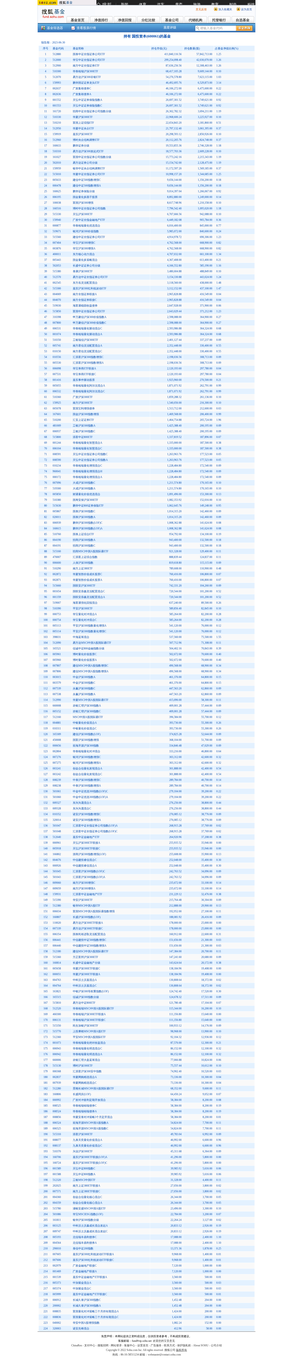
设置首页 (142, 1345)
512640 (57, 837)
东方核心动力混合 (84, 254)
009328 (57, 808)
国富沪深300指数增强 (86, 740)
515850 (57, 311)
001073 (57, 1042)
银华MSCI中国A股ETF (86, 905)
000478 (57, 185)
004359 (57, 1202)
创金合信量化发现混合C (87, 774)
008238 (57, 785)
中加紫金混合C (82, 1288)
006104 (57, 448)
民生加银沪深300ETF (85, 1025)
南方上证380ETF (83, 568)
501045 (57, 871)
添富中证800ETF (83, 437)
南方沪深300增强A (84, 888)
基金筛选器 (55, 28)
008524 (57, 1111)
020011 (57, 517)
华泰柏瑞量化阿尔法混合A (89, 385)
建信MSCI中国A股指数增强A (91, 671)
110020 (57, 922)
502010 (57, 162)
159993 (57, 82)
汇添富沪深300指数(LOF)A (89, 877)
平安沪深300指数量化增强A (89, 625)
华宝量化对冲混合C (85, 620)
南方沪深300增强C (84, 882)
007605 (57, 1254)
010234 (57, 465)
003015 (57, 677)
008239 (57, 780)
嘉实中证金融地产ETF (86, 837)
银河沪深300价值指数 (86, 231)
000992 (57, 1100)
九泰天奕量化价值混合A (87, 1140)
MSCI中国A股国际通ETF (88, 717)
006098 (57, 368)
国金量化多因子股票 (85, 197)
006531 (57, 328)
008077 (57, 1140)
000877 (57, 225)
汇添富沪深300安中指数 (87, 1071)
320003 (57, 1328)
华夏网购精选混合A (85, 1077)
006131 (57, 1020)
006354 (57, 934)
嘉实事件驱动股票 (84, 380)
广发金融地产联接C (85, 1265)
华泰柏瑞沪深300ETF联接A (89, 1014)
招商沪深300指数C (84, 545)
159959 (57, 168)
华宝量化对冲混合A (85, 614)
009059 (57, 888)
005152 (57, 711)
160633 (57, 145)
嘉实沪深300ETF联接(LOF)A (90, 1157)
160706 (57, 1157)
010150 (57, 351)
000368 (57, 1071)
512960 (57, 139)
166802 (57, 854)
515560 (57, 237)
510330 (57, 117)
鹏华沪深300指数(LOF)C (87, 522)
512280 (57, 1088)
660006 (57, 1060)
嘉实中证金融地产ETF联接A (90, 1277)
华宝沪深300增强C (84, 242)
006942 (57, 1054)
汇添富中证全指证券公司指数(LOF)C (95, 831)
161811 (57, 1220)
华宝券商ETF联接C (84, 374)
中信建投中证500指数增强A (89, 945)
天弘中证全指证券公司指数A (90, 460)
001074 (57, 334)
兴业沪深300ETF (83, 1151)
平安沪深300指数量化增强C (89, 631)
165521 (57, 648)
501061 (57, 791)
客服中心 (129, 1345)
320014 (57, 820)
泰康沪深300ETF (83, 271)
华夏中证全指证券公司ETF (89, 174)
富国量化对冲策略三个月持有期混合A (96, 1311)
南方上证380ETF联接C (86, 1191)
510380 (57, 500)
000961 (57, 842)
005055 (57, 385)
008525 (57, 1105)
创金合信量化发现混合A (87, 768)
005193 (57, 1237)
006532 (57, 391)
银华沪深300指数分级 (86, 1220)
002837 (57, 1077)
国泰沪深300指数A (84, 517)
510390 (57, 608)
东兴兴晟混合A (82, 802)
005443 (57, 259)
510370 (57, 1151)
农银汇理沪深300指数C (87, 711)
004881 (57, 722)
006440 (57, 945)
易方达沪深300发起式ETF (88, 151)
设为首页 (246, 9)
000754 (57, 620)
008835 (57, 1311)
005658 (57, 968)
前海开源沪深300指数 (86, 745)
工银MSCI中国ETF (84, 1180)
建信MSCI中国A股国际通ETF (91, 951)
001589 (57, 1168)
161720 (57, 111)
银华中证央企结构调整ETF (89, 168)
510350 (57, 340)
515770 (57, 1031)
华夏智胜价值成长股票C (87, 574)
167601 (57, 414)
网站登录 (116, 1345)
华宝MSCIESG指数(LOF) (88, 1214)
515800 (57, 437)
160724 (57, 1162)
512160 (57, 717)
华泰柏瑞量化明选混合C (87, 1048)
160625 (57, 191)
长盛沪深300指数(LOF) (86, 917)
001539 (57, 1277)
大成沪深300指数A (84, 488)
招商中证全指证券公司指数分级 (92, 111)
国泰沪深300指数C (84, 511)
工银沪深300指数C (84, 431)
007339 (57, 928)
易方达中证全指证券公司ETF (90, 277)
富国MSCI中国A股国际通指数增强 (94, 911)
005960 (57, 660)
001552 (57, 99)
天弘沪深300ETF (83, 214)
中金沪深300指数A (84, 677)
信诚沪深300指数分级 (86, 997)
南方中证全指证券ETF (86, 65)
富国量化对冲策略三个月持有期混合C (96, 1317)
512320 (57, 1180)
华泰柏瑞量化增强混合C (87, 465)
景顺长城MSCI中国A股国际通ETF (93, 1088)
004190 (57, 540)
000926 (57, 865)
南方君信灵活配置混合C (87, 351)
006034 (57, 911)
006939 (57, 522)
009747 (57, 1231)
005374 (57, 1288)
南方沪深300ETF (83, 402)
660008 (57, 705)
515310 (57, 1134)
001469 (57, 1271)
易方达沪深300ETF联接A (88, 922)
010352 (57, 814)
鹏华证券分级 (81, 145)
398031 (57, 637)
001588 (57, 1174)
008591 (57, 454)
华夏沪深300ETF (83, 117)
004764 (57, 985)
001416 (57, 380)
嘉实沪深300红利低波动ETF (89, 288)
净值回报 (125, 20)
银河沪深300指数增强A (87, 762)
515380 (57, 271)
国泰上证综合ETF (83, 534)
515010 (57, 174)
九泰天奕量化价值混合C (87, 1145)
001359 (57, 597)
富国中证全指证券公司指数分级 (92, 157)
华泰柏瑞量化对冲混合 (86, 751)
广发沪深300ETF (83, 397)
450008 (57, 740)
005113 (57, 625)
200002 (57, 1305)
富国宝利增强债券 (84, 408)
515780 (57, 1208)
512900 (57, 65)
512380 (57, 905)
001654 (57, 591)
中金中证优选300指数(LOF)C (90, 791)
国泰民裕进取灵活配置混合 (89, 934)
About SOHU (201, 1345)
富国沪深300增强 (83, 202)
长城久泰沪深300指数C (87, 1300)
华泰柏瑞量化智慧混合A (87, 442)
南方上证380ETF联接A (86, 1185)
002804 (57, 751)
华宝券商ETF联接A (84, 368)
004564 (57, 1242)
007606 (57, 1260)
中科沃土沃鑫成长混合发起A (90, 1225)
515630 (57, 505)
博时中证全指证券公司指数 (89, 208)
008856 (57, 1117)
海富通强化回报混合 (85, 602)
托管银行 (219, 20)
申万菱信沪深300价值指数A (89, 317)
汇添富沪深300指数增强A (88, 362)
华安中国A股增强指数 (86, 1322)
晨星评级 (169, 27)
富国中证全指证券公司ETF (89, 311)
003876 (57, 248)
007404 (57, 242)
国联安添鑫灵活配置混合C (89, 591)
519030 (57, 305)
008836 (57, 1317)
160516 (57, 208)
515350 (57, 1025)
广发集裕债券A (82, 94)
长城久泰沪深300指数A (87, 1305)
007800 (57, 322)
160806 (57, 1094)
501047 (57, 825)
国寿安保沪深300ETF (85, 500)
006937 (57, 431)
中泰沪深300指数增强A (87, 785)
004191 (57, 545)
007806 (57, 671)
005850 (57, 494)
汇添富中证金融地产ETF (87, 894)
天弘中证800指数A (84, 1174)
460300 (57, 1014)
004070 (57, 299)
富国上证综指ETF (83, 122)
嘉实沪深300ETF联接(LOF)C (90, 1162)
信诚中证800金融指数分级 (88, 648)
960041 (57, 471)
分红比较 (148, 20)
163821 (57, 991)
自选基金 (243, 20)
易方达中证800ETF (84, 1002)
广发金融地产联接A (85, 1271)
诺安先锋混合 (81, 1328)
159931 (57, 894)
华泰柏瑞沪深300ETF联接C (89, 1020)
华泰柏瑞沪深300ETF (85, 71)
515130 (57, 1065)
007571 (57, 1191)
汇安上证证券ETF (83, 420)
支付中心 (89, 1345)
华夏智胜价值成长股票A (87, 580)
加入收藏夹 (225, 9)
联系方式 (169, 1345)
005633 (57, 179)
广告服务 (156, 1345)
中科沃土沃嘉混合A (85, 980)
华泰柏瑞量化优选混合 (86, 225)
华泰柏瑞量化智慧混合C (87, 448)
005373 (57, 1282)
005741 (57, 345)
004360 (57, 1197)
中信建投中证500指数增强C (89, 940)
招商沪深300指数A (84, 540)
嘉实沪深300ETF (83, 134)
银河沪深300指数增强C (87, 757)
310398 (57, 317)
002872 (57, 574)
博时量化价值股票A (85, 660)
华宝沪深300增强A (84, 248)
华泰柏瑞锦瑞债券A (85, 1111)
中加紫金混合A (82, 1282)
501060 (57, 797)
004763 (57, 980)
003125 (57, 1225)
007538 (57, 694)
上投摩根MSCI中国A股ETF (89, 1031)
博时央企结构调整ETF (86, 139)
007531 (57, 374)
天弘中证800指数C (84, 1168)
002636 (57, 94)
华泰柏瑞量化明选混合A (87, 1054)
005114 (57, 631)
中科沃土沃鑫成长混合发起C (90, 1231)
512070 (57, 77)
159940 (57, 219)
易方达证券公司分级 (85, 162)
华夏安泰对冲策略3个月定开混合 (93, 1117)
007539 (57, 688)
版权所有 (181, 1350)
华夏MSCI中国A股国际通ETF (91, 700)
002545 (57, 282)
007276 (57, 757)
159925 (57, 402)
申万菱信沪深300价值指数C (89, 322)
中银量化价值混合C (85, 728)
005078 (57, 408)
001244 (57, 442)
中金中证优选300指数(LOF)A (90, 797)
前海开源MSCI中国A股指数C (90, 1128)
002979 (57, 1265)
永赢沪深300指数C (84, 688)
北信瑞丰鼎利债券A (85, 1242)
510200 (57, 420)
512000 (57, 59)
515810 (57, 1002)
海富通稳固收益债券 (85, 305)
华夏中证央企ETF (83, 128)
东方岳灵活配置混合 (85, 282)
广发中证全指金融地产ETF (89, 219)
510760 (57, 534)
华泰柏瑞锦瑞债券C (85, 1105)
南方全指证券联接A (85, 294)
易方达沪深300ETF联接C (88, 928)
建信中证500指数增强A (87, 185)
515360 (57, 957)
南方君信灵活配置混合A (87, 345)
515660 (57, 585)
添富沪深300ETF (83, 1134)
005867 (57, 511)
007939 (57, 1082)
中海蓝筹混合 (81, 637)
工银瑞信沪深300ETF (85, 340)
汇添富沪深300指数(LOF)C (89, 871)
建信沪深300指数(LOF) (86, 734)
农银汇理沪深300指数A (87, 705)
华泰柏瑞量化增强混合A (87, 477)
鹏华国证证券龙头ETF (86, 82)
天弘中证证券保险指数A (87, 99)
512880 (57, 54)
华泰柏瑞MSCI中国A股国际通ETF (93, 1008)
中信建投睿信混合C (85, 860)
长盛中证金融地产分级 (86, 962)
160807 (57, 917)
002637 (57, 88)
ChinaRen (76, 1345)
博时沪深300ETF (83, 1065)
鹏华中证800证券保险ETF (88, 505)
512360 (57, 1037)
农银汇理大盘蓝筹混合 (86, 1060)
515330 (57, 214)
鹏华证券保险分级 (84, 191)
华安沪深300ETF (83, 900)
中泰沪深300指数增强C (87, 780)
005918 (57, 848)
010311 (57, 728)
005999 (57, 1294)
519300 (57, 488)
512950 (57, 128)
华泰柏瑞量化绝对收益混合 (89, 1042)
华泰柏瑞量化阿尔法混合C (89, 391)
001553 (57, 105)
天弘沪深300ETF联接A (86, 842)
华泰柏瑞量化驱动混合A (87, 334)
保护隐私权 (184, 1345)
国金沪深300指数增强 (86, 414)
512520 (57, 1008)
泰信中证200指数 (83, 1248)
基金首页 (77, 20)
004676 (57, 860)
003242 (57, 774)
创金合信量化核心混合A (87, 1202)
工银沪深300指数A (84, 425)
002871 (57, 580)
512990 (57, 700)
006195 (57, 197)
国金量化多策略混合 (85, 259)
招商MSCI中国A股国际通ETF (91, 551)
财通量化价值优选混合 (86, 494)
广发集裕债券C (82, 88)
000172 (57, 477)
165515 (57, 997)
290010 (57, 1248)
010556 (57, 357)
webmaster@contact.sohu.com (164, 1354)
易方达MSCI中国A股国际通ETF (92, 642)
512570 (57, 277)
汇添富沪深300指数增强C (88, 357)
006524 (57, 1122)
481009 (57, 425)
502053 (57, 265)
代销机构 (195, 20)
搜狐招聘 (103, 1345)
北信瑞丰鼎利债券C (85, 1237)
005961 (57, 654)
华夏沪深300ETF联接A (86, 974)
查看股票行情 (86, 28)
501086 (57, 1214)
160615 (57, 528)
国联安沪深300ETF (84, 585)
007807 (57, 665)
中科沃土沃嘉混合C (85, 985)
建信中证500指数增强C (87, 179)
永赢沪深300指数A (84, 694)
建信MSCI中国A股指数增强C (90, 665)
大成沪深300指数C (84, 482)
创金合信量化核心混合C (87, 1197)
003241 (57, 768)
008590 (57, 460)
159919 (57, 134)
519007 (57, 602)
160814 (57, 962)
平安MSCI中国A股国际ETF (89, 1037)
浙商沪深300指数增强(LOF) (89, 854)
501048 (57, 831)
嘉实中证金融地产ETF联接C (90, 1294)
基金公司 (172, 20)
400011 (57, 254)
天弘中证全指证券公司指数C (90, 454)
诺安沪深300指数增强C (87, 814)
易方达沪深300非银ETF (87, 77)
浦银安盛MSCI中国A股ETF (89, 1208)
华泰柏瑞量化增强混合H (87, 471)
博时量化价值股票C (85, 654)
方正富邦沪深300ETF (85, 957)
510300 (57, 71)
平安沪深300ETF (83, 608)
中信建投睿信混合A (85, 865)
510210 (57, 122)
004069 (57, 294)
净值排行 (101, 20)
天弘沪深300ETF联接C (86, 848)
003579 (57, 682)
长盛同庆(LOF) (82, 1094)
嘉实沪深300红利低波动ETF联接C (93, 1260)
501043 (57, 877)
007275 (57, 762)
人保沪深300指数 (83, 562)
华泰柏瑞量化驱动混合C (87, 328)
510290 (57, 568)
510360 (57, 397)
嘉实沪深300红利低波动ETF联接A (93, 1254)
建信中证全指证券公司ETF (89, 237)
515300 (57, 288)
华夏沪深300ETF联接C (86, 968)
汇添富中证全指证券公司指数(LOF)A (95, 825)
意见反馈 (201, 9)
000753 (57, 614)
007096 (57, 482)
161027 (57, 157)
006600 (57, 562)
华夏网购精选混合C (85, 1082)
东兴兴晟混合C (82, 808)
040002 (57, 1322)
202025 (57, 1185)
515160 (57, 551)
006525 (57, 1128)
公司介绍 (216, 1345)
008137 (57, 1145)
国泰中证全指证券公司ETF (89, 54)
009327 (57, 802)
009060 (57, 882)
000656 (57, 745)
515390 (57, 900)
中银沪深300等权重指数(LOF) (91, 991)
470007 (57, 557)
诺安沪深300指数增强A (87, 820)
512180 (57, 951)
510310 (57, 151)
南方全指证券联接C (85, 299)
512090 (57, 642)
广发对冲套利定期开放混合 (89, 1100)
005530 (57, 362)
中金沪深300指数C (84, 682)
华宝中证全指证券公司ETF (89, 59)
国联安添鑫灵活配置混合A (89, 597)
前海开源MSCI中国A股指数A (91, 1122)
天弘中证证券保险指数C (87, 105)
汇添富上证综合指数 (85, 557)
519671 (57, 231)
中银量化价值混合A (85, 722)
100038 (57, 202)
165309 (57, 734)
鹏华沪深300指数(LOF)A (88, 528)
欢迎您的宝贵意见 (164, 1340)
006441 (57, 940)
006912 (57, 1300)
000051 (57, 974)
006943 (57, 1048)
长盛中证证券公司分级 (86, 265)
